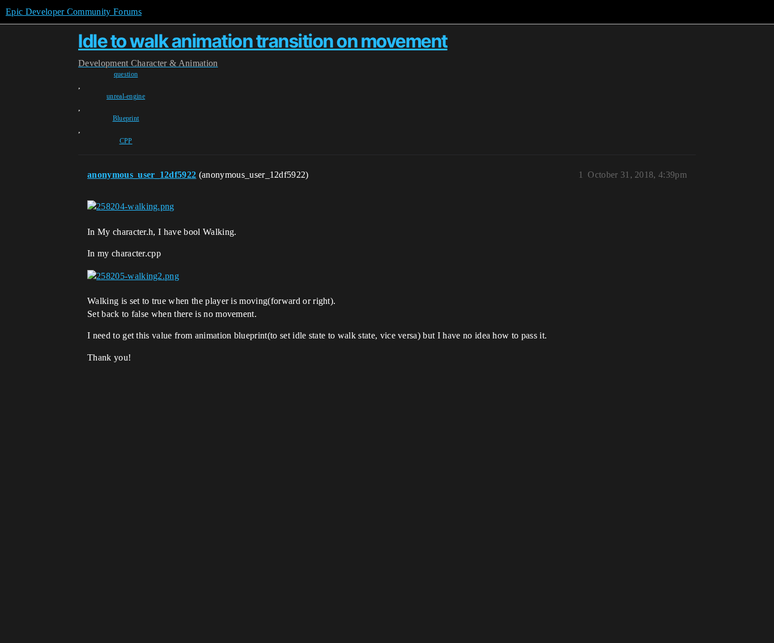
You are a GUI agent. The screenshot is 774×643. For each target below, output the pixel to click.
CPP (126, 141)
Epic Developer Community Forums (74, 11)
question (126, 74)
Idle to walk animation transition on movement (263, 41)
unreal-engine (126, 96)
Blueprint (126, 118)
